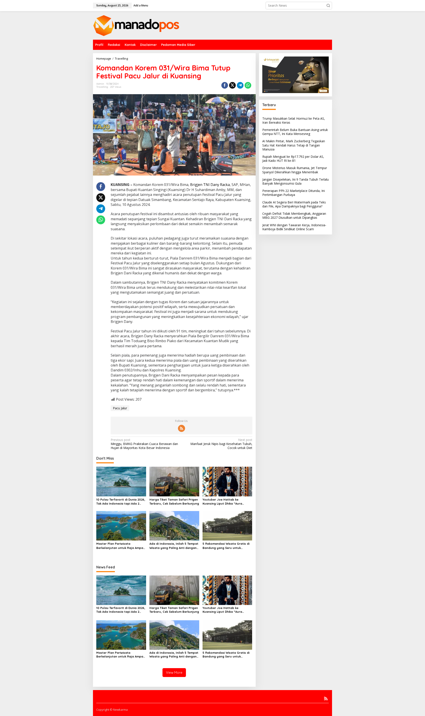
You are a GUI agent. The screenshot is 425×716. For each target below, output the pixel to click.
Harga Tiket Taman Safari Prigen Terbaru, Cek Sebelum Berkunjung (174, 501)
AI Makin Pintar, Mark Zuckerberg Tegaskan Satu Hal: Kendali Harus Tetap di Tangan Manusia (293, 145)
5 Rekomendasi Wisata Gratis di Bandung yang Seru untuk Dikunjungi (226, 546)
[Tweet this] (232, 85)
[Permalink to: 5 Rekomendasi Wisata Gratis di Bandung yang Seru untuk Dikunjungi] (227, 525)
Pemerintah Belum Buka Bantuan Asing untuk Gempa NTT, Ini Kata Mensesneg (295, 132)
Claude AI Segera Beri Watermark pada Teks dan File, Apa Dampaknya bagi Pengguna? (294, 204)
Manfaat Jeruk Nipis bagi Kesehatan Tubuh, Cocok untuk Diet (221, 444)
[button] (328, 5)
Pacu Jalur (120, 408)
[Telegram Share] (240, 85)
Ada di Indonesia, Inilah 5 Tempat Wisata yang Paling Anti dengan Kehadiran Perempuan (173, 546)
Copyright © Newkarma (112, 710)
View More (174, 672)
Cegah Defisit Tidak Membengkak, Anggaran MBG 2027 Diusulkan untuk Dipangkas (294, 215)
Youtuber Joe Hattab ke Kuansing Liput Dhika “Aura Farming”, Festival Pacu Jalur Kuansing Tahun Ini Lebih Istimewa (224, 501)
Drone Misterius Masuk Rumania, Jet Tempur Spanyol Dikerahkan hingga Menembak (294, 170)
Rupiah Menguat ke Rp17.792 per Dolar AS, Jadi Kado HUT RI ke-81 (293, 158)
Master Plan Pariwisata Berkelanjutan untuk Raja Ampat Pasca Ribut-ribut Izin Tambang (120, 546)
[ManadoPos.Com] (136, 25)
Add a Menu (140, 5)
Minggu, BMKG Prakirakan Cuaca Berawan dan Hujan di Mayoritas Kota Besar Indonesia (144, 444)
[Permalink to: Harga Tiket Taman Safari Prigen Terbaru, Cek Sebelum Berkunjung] (174, 481)
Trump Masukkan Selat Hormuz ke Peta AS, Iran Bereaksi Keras (293, 120)
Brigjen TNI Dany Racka (210, 184)
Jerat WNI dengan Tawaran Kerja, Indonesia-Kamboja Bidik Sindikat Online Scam (294, 227)
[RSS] (181, 428)
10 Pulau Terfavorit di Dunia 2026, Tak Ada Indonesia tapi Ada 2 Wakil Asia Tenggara (120, 501)
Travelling (102, 86)
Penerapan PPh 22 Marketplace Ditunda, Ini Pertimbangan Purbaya (293, 193)
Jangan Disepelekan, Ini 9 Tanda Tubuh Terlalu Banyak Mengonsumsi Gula (295, 181)
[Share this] (224, 85)
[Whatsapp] (248, 85)
